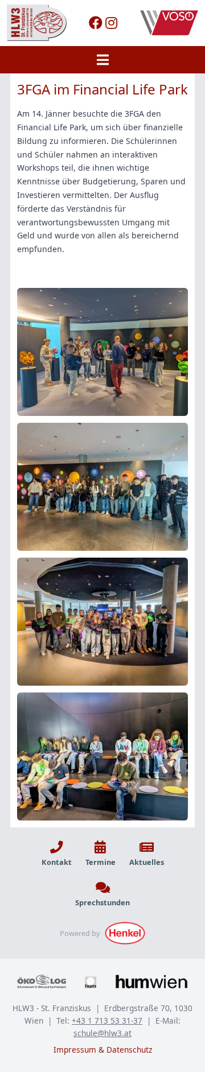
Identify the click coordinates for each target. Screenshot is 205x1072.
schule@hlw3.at (102, 1033)
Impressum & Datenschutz (103, 1049)
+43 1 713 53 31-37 (107, 1020)
